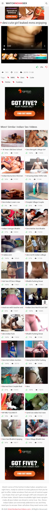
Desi (22, 77)
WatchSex (16, 3)
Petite (7, 82)
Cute (32, 77)
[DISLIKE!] (46, 67)
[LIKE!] (37, 67)
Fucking (19, 82)
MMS (13, 77)
